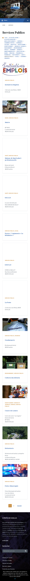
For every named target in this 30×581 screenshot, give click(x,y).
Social (17, 56)
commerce (19, 43)
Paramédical (19, 53)
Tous (5, 37)
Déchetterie (9, 448)
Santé (23, 54)
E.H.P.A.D (8, 265)
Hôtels (6, 49)
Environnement (18, 48)
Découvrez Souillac (15, 15)
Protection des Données (8, 569)
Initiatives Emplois (12, 85)
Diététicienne (21, 44)
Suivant (19, 506)
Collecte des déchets (12, 378)
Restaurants (16, 54)
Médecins (11, 53)
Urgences (7, 58)
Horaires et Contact (7, 557)
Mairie (6, 53)
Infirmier (12, 49)
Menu (5, 20)
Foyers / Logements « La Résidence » (14, 234)
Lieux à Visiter (20, 51)
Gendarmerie (10, 340)
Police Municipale (11, 486)
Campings (19, 41)
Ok (15, 578)
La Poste (8, 302)
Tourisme (23, 56)
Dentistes (13, 44)
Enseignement (8, 48)
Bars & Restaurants (9, 41)
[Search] (25, 551)
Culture (6, 44)
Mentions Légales (6, 566)
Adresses (10, 25)
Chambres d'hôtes (9, 43)
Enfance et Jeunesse (20, 46)
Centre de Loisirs (11, 411)
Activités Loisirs (13, 37)
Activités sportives (9, 39)
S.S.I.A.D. (8, 198)
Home (3, 25)
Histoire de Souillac (7, 563)
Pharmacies (7, 54)
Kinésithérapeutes (9, 51)
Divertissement (8, 46)
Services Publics (9, 80)
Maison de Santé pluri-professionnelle (13, 159)
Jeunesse (19, 49)
